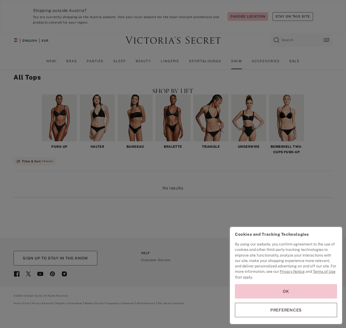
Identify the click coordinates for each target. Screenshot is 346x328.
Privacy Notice (292, 271)
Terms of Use (324, 271)
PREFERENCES (286, 310)
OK (286, 291)
